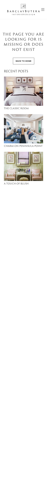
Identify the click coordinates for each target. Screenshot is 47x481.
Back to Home (23, 61)
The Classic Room (16, 108)
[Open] (42, 9)
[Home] (23, 9)
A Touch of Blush (16, 184)
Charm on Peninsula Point (23, 146)
